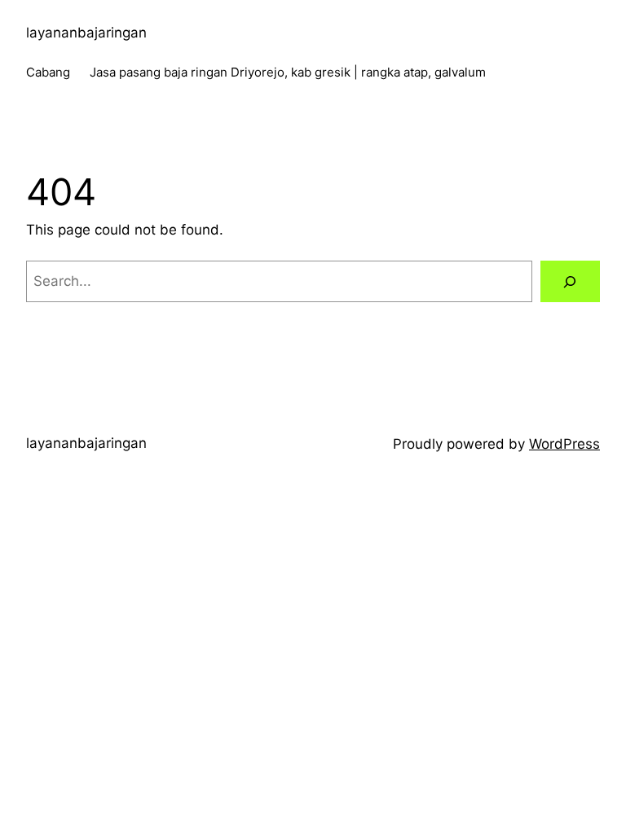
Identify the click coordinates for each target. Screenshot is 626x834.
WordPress (564, 444)
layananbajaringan (86, 32)
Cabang (48, 72)
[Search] (570, 281)
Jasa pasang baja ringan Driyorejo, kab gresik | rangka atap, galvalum (288, 72)
